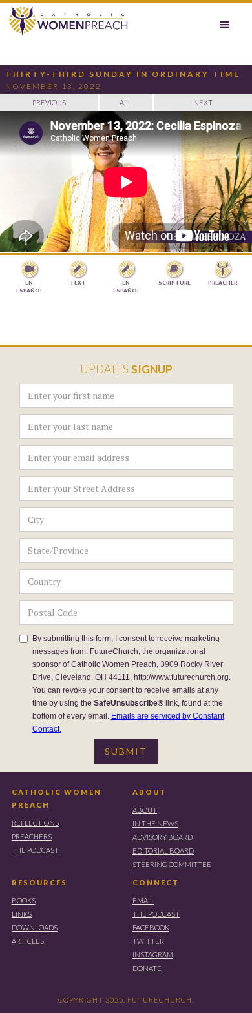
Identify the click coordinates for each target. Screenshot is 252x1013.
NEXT (203, 102)
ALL (126, 102)
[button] (225, 25)
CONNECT (155, 882)
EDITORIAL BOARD (163, 850)
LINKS (22, 914)
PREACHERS (32, 836)
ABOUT (149, 792)
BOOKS (24, 900)
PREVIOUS (49, 102)
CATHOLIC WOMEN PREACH (56, 798)
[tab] (29, 277)
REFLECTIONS (35, 823)
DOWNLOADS (35, 927)
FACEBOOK (150, 927)
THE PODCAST (35, 850)
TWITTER (148, 941)
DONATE (147, 968)
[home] (65, 21)
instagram (152, 954)
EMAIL (143, 900)
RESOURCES (39, 882)
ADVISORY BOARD (162, 837)
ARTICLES (28, 941)
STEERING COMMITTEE (171, 864)
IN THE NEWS (155, 823)
